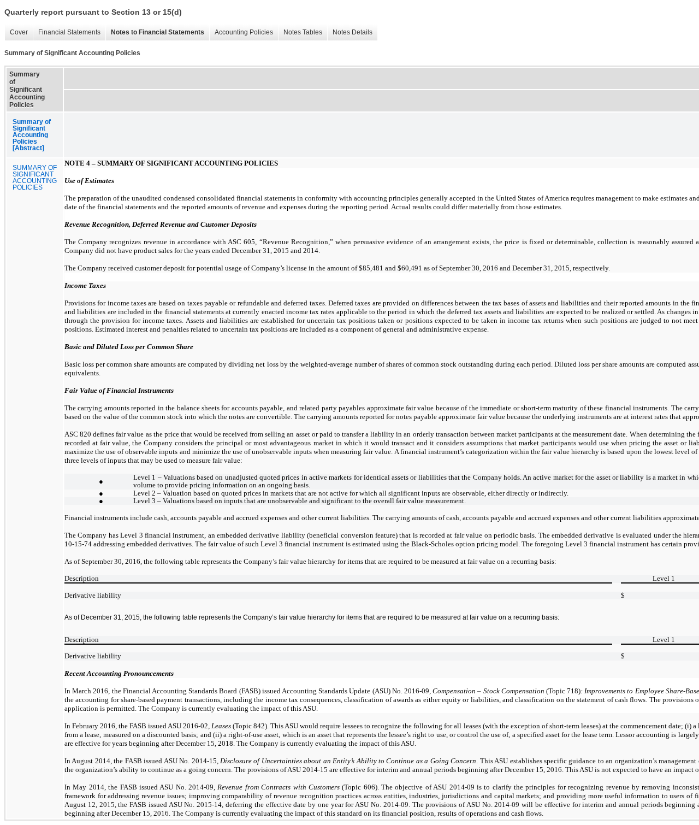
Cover (16, 32)
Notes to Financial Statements (154, 32)
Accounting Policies (241, 32)
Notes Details (349, 32)
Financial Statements (66, 32)
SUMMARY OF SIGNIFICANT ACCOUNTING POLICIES (35, 177)
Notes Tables (300, 32)
